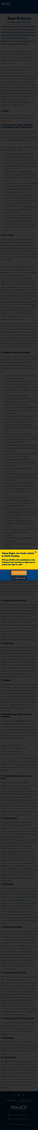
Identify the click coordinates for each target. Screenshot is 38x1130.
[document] (19, 565)
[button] (35, 552)
